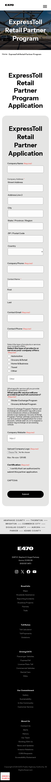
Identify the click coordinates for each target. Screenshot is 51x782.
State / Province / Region (20, 220)
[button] (45, 6)
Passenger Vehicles (25, 656)
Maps (25, 591)
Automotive (17, 356)
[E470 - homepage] (9, 5)
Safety (25, 695)
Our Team (25, 738)
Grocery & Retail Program (23, 404)
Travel (14, 367)
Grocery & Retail (19, 360)
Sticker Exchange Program (24, 400)
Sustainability (25, 699)
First (9, 289)
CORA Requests (25, 753)
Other (14, 371)
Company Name (19, 163)
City (10, 208)
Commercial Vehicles (25, 668)
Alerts (25, 730)
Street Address (15, 182)
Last (9, 302)
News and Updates (25, 745)
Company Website (21, 432)
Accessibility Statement (25, 757)
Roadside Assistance (25, 595)
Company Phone (20, 263)
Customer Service (25, 707)
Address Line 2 (15, 195)
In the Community (25, 703)
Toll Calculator (25, 629)
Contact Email (18, 312)
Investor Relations (25, 749)
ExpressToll (25, 660)
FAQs (25, 676)
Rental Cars (25, 672)
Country (12, 246)
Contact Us (25, 726)
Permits (25, 606)
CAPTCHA (12, 480)
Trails (25, 610)
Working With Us (25, 741)
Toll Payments (25, 633)
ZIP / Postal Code (16, 233)
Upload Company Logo (23, 449)
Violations (25, 637)
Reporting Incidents (25, 599)
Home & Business (19, 363)
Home (4, 54)
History (25, 734)
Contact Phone (19, 328)
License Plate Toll (25, 664)
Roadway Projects (25, 602)
